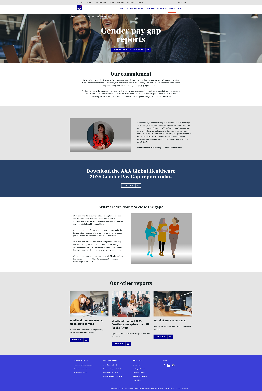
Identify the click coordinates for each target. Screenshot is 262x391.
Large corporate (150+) (110, 372)
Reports (172, 9)
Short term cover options (82, 369)
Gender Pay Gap (103, 16)
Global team (123, 9)
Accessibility (162, 9)
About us (141, 2)
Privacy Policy (139, 388)
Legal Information (161, 388)
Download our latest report (128, 50)
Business (90, 2)
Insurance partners (139, 372)
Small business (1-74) (110, 365)
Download (128, 185)
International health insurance (83, 365)
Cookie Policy (149, 388)
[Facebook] (164, 365)
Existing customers (139, 369)
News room (151, 9)
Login (179, 9)
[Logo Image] (79, 7)
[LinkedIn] (168, 365)
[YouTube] (173, 365)
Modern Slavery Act (137, 9)
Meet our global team (140, 376)
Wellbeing (131, 2)
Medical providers (117, 2)
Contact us (182, 2)
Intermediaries (101, 2)
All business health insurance (112, 376)
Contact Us (136, 365)
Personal (80, 2)
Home (72, 16)
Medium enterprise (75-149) (112, 369)
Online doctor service (80, 372)
